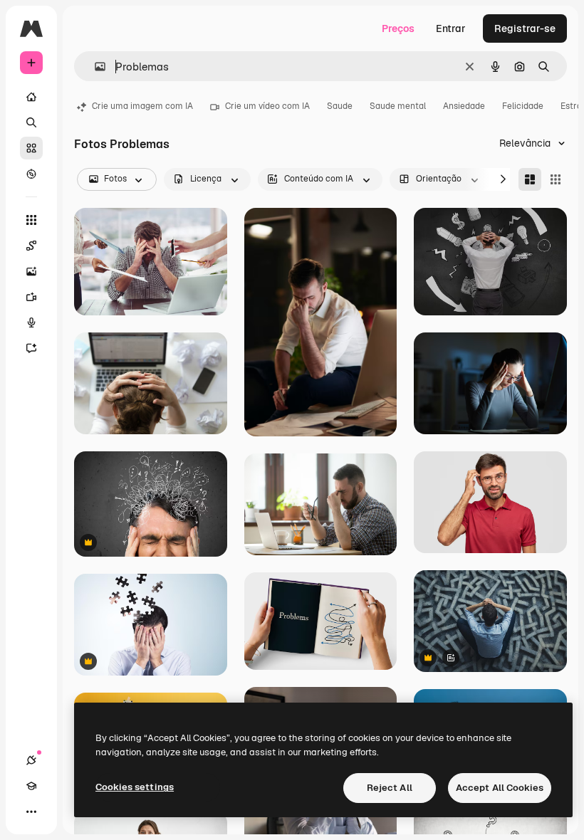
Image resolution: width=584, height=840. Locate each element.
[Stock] (31, 148)
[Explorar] (31, 173)
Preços (398, 28)
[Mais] (31, 811)
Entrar (451, 28)
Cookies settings (134, 787)
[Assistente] (31, 348)
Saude (340, 106)
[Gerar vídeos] (31, 296)
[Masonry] (529, 179)
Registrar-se (525, 28)
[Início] (31, 96)
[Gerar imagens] (31, 271)
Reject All (389, 788)
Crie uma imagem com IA (142, 106)
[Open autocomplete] (94, 66)
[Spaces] (31, 245)
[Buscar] (31, 122)
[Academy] (31, 786)
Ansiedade (464, 106)
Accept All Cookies (499, 788)
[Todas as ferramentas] (31, 220)
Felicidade (522, 106)
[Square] (555, 179)
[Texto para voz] (31, 322)
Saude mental (398, 106)
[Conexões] (31, 760)
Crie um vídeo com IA (267, 106)
